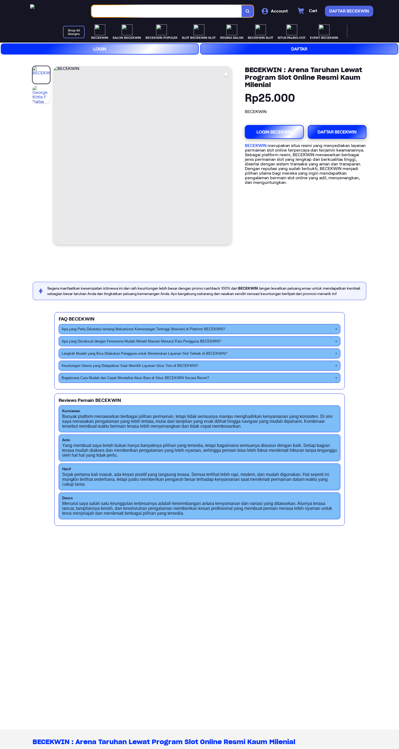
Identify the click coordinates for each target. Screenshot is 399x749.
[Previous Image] (57, 156)
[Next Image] (227, 156)
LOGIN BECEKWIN (274, 132)
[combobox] (166, 11)
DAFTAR (299, 49)
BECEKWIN (256, 145)
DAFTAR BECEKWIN (337, 132)
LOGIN (99, 49)
